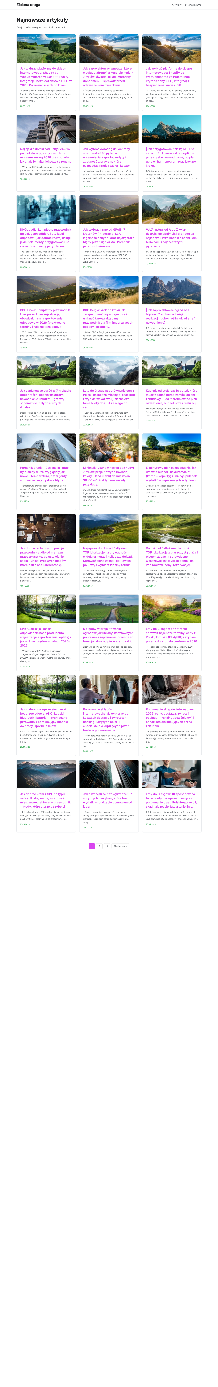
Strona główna (193, 4)
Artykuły (177, 4)
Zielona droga (28, 5)
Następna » (120, 846)
